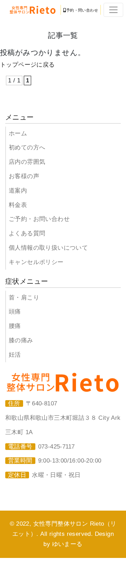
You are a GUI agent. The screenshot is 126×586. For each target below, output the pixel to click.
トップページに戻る (27, 64)
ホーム (18, 133)
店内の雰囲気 (27, 162)
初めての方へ (27, 147)
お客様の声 (24, 176)
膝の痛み (21, 340)
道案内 (18, 190)
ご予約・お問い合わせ (39, 219)
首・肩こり (24, 297)
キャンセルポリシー (36, 262)
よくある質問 (27, 233)
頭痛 (15, 311)
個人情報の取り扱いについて (48, 247)
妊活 (15, 354)
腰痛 (15, 326)
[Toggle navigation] (113, 10)
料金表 (18, 205)
